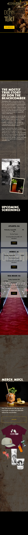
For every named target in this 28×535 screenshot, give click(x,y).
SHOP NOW (14, 419)
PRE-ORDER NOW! (9, 27)
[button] (14, 150)
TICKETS (14, 242)
